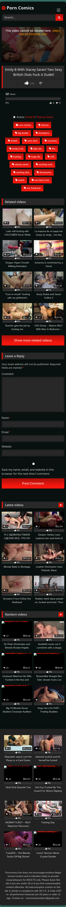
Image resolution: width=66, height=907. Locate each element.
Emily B (30, 117)
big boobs (23, 133)
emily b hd (17, 148)
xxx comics (25, 125)
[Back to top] (55, 897)
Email (6, 432)
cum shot (32, 140)
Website (7, 446)
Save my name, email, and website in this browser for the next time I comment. (28, 472)
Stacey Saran (45, 117)
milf (52, 156)
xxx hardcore (34, 188)
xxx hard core (42, 180)
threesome (45, 172)
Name (6, 417)
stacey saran (22, 164)
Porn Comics (19, 8)
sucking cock (45, 164)
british (14, 140)
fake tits (37, 148)
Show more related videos (33, 340)
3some (45, 125)
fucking (17, 156)
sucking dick (22, 172)
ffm (53, 148)
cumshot (52, 140)
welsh (21, 180)
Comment (7, 374)
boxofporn (44, 133)
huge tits (35, 156)
